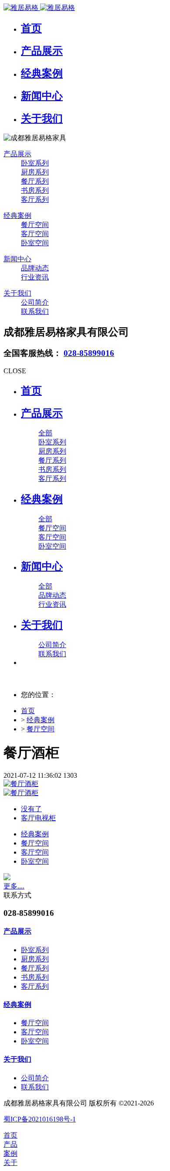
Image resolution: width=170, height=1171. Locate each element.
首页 (31, 390)
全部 (45, 433)
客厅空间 (35, 852)
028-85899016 (89, 353)
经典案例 (40, 720)
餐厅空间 (40, 729)
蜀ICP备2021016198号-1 (39, 1119)
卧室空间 (35, 861)
